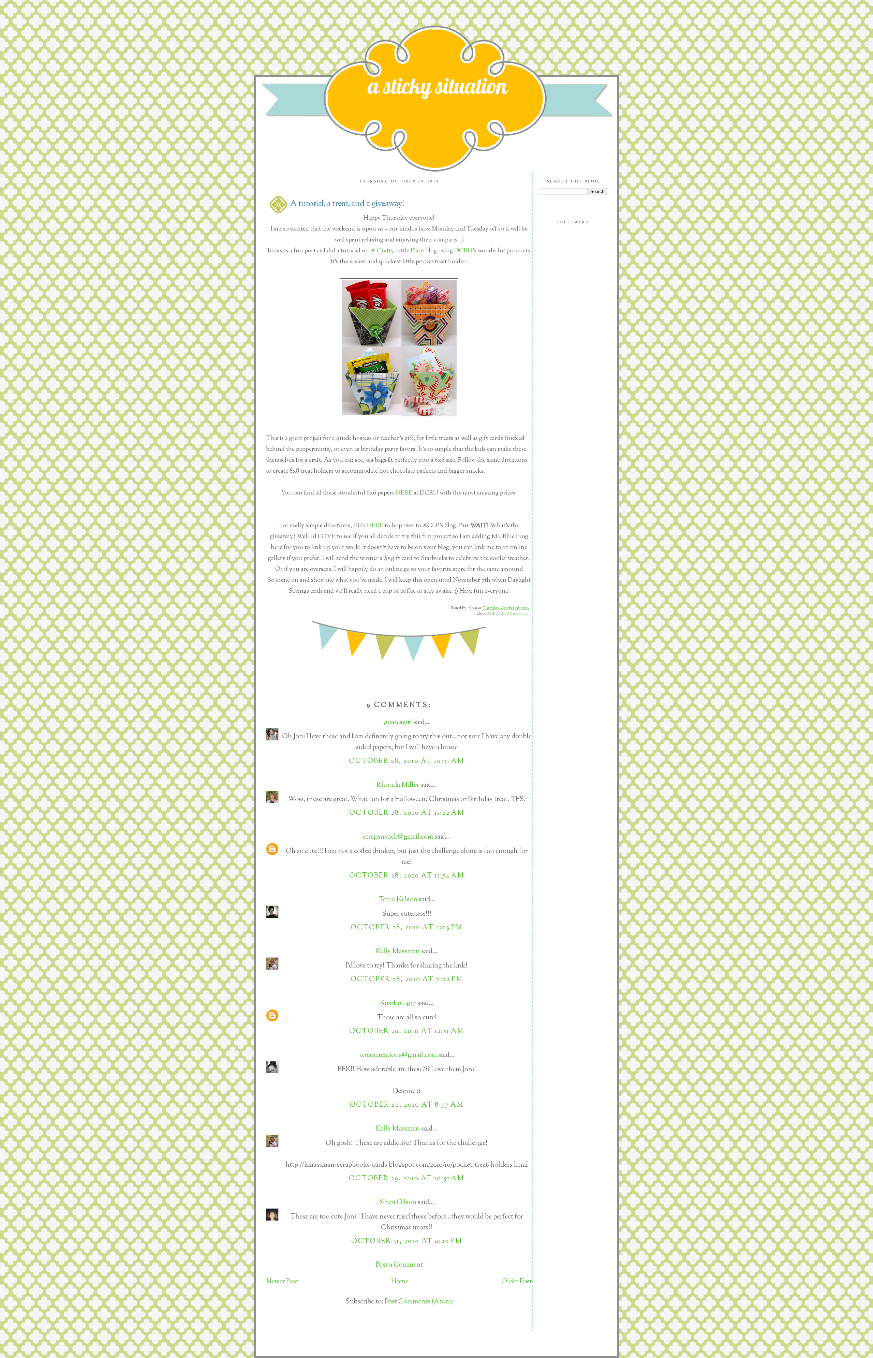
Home (400, 1282)
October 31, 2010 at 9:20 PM (406, 1241)
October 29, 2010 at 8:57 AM (407, 1105)
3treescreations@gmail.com (398, 1055)
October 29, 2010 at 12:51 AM (406, 1031)
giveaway (521, 613)
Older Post (516, 1282)
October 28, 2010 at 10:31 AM (406, 761)
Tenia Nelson (398, 900)
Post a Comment (399, 1265)
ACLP (492, 613)
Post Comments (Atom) (419, 1302)
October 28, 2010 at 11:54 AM (406, 876)
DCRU (505, 613)
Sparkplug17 (398, 1003)
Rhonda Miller (397, 785)
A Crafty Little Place (397, 251)
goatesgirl (398, 722)
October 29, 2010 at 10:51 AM (406, 1179)
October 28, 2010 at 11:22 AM (406, 813)
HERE (404, 493)
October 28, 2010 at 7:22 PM (407, 980)
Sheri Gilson (398, 1203)
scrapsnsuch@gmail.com (397, 837)
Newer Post (282, 1282)
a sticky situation (437, 85)
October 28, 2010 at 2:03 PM (407, 928)
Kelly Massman (398, 952)
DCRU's (465, 251)
